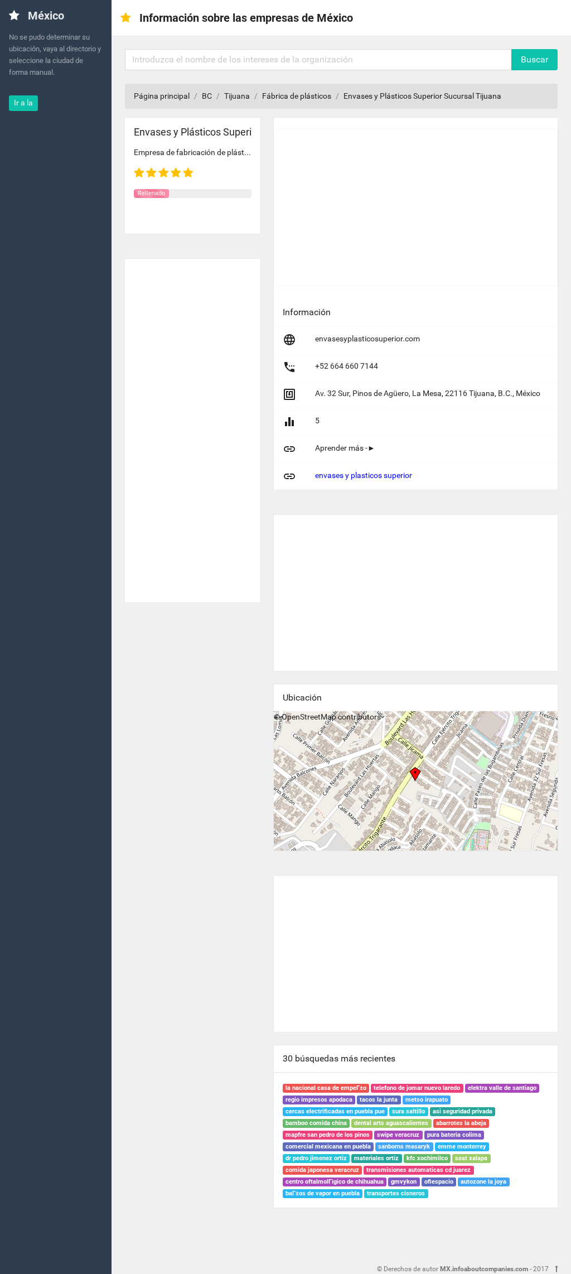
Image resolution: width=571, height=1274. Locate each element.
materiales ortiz (376, 1158)
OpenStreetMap (309, 716)
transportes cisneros (396, 1193)
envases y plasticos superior (363, 475)
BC (207, 95)
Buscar (534, 59)
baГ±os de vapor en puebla (323, 1193)
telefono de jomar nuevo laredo (417, 1088)
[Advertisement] (192, 426)
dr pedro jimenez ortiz (316, 1158)
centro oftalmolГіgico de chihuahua (335, 1181)
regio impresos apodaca (319, 1099)
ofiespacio (438, 1181)
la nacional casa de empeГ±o (326, 1088)
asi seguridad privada (462, 1111)
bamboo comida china (316, 1123)
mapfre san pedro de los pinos (328, 1134)
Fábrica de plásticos (296, 95)
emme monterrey (462, 1146)
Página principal (162, 95)
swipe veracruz (398, 1134)
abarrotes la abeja (461, 1123)
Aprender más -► (345, 447)
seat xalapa (471, 1158)
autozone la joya (483, 1181)
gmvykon (404, 1181)
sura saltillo (408, 1111)
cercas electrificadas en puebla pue (335, 1111)
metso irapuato (426, 1099)
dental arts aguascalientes (391, 1123)
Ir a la (23, 102)
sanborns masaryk (404, 1146)
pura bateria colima (454, 1134)
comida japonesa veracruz (322, 1170)
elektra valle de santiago (502, 1088)
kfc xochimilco (427, 1158)
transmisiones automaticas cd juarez (418, 1170)
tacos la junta (379, 1099)
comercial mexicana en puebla (328, 1146)
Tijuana (237, 95)
